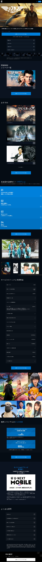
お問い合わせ (16, 556)
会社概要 (9, 556)
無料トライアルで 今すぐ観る (21, 34)
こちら (28, 36)
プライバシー (12, 556)
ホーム (6, 556)
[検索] (37, 1)
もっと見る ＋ (21, 167)
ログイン (40, 1)
